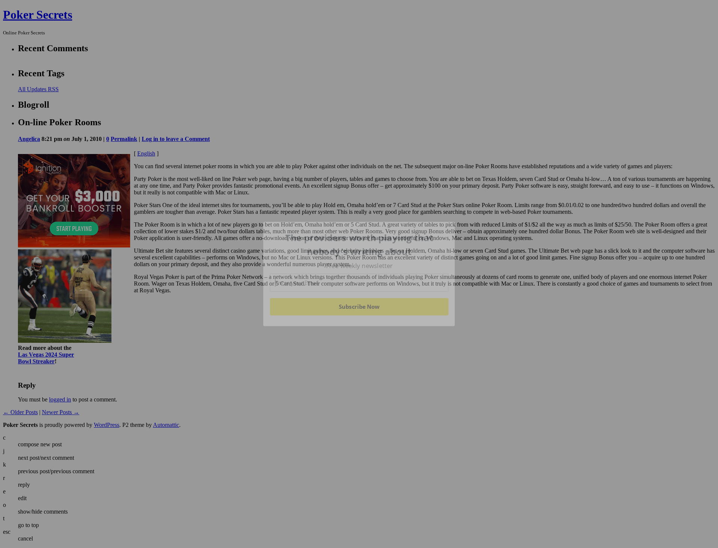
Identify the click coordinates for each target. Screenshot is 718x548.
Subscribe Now (359, 306)
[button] (359, 244)
